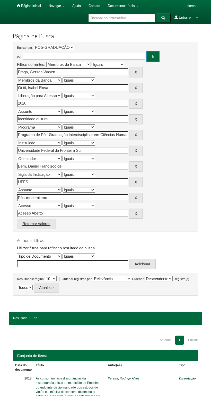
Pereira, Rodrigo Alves (123, 378)
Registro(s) (181, 279)
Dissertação (187, 378)
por (19, 56)
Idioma (191, 6)
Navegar (55, 6)
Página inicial (30, 6)
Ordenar (138, 279)
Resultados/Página (30, 279)
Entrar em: (187, 17)
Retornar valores (36, 223)
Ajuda (76, 6)
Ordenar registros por (77, 279)
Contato (94, 6)
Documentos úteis (122, 6)
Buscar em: (25, 48)
